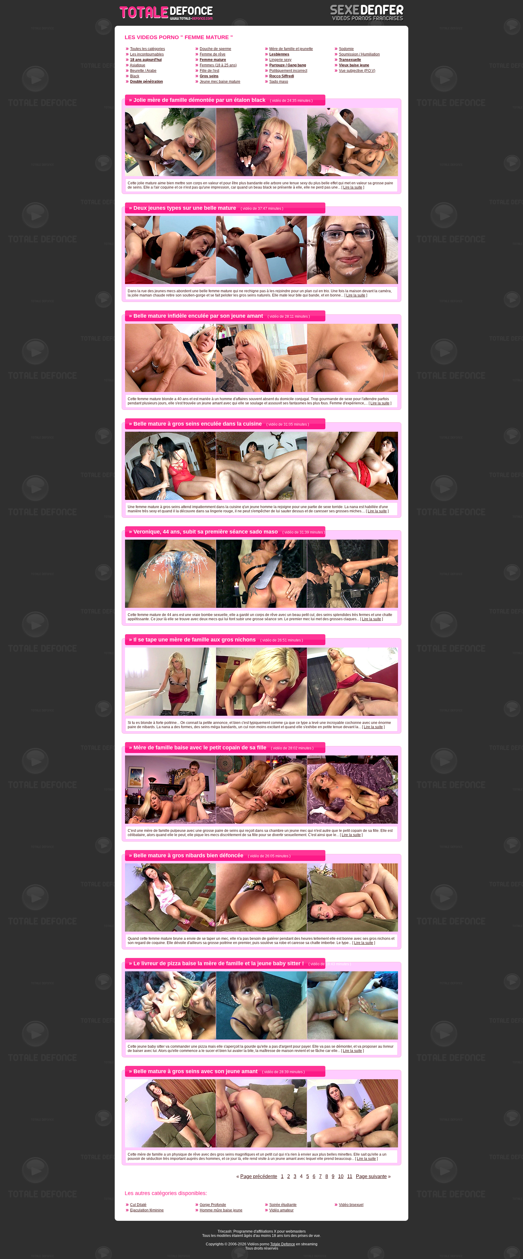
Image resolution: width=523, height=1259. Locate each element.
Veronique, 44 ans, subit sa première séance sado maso (205, 532)
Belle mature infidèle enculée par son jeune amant (198, 316)
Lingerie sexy (280, 60)
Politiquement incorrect (288, 71)
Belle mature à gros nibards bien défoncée (188, 855)
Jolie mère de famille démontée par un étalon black (199, 100)
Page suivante (371, 1176)
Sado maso (278, 81)
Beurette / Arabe (143, 71)
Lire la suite (352, 187)
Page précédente (258, 1176)
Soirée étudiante (283, 1205)
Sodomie (346, 49)
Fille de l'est (209, 71)
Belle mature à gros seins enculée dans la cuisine (197, 424)
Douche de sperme (215, 49)
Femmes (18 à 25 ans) (218, 65)
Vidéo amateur (281, 1210)
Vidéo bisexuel (351, 1205)
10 (341, 1176)
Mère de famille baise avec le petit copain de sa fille (199, 748)
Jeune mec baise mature (220, 81)
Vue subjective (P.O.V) (357, 71)
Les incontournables (147, 54)
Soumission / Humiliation (359, 54)
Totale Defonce (282, 1244)
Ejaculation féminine (147, 1210)
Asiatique (137, 65)
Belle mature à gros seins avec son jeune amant (195, 1071)
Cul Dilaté (138, 1205)
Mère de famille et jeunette (291, 49)
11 (349, 1176)
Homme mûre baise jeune (221, 1210)
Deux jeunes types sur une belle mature (184, 208)
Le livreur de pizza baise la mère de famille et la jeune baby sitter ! (218, 963)
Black (134, 76)
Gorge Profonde (213, 1205)
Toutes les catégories (147, 49)
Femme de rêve (212, 54)
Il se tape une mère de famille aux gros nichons (194, 640)
